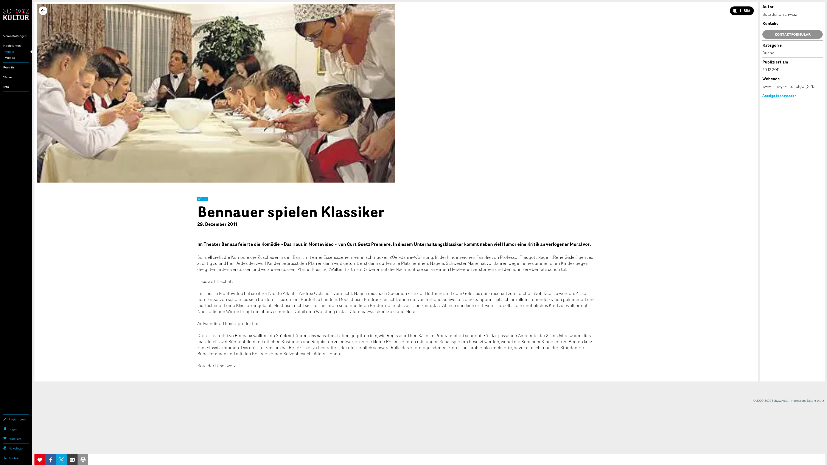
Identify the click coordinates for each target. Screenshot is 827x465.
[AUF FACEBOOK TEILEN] (50, 459)
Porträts (9, 67)
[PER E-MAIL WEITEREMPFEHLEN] (72, 459)
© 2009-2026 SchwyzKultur (771, 400)
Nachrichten (12, 45)
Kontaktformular (793, 34)
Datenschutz (815, 400)
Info (6, 86)
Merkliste (15, 438)
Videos (10, 57)
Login (12, 429)
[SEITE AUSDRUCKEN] (83, 459)
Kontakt (13, 458)
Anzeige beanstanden (779, 95)
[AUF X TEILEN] (61, 459)
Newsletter (16, 448)
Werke (7, 77)
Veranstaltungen (14, 36)
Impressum (798, 400)
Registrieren (17, 419)
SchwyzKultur (16, 14)
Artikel (9, 51)
